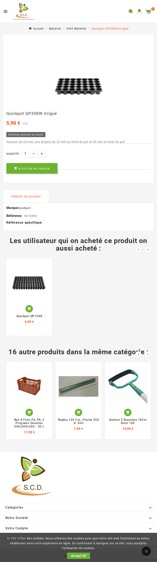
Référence (14, 216)
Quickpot (24, 208)
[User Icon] (139, 11)
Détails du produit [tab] (26, 196)
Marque (12, 208)
